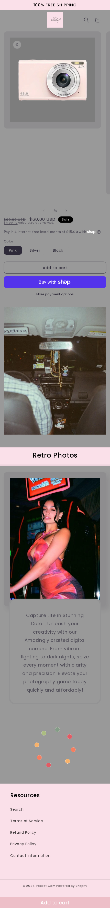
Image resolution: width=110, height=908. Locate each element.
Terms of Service (26, 820)
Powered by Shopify (71, 886)
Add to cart (55, 902)
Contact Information (30, 855)
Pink (13, 250)
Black (58, 250)
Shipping (11, 223)
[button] (10, 20)
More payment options (55, 294)
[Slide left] (43, 210)
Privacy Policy (23, 843)
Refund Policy (23, 832)
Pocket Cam (46, 886)
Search (17, 809)
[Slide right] (66, 210)
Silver (35, 250)
